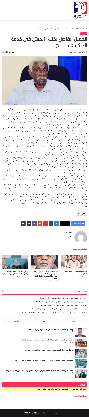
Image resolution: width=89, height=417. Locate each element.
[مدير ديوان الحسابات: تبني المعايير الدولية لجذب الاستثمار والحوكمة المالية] (81, 343)
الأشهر (44, 321)
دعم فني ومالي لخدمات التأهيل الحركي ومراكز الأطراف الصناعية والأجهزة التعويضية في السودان (53, 312)
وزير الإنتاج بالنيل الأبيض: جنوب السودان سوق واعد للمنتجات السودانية (62, 305)
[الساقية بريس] (80, 10)
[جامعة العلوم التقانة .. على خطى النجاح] (74, 262)
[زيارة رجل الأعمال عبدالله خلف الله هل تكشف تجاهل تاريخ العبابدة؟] (81, 332)
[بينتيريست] (45, 223)
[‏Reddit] (40, 223)
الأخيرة (73, 321)
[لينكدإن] (56, 223)
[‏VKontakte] (34, 223)
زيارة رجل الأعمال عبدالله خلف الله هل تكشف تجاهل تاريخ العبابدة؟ (63, 298)
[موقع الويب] (70, 236)
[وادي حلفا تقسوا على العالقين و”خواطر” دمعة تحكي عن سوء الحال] (15, 262)
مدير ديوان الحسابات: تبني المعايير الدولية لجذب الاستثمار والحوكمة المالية (61, 302)
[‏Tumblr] (51, 223)
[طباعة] (23, 223)
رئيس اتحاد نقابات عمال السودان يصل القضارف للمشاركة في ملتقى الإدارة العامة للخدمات (55, 309)
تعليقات (16, 321)
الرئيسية (83, 29)
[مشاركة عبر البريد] (29, 223)
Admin (81, 52)
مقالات (77, 29)
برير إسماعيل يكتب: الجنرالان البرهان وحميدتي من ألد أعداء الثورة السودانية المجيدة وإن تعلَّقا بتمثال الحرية (46, 275)
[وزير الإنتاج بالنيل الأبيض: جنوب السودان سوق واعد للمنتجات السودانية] (81, 353)
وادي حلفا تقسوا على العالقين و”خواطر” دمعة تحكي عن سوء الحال (15, 273)
